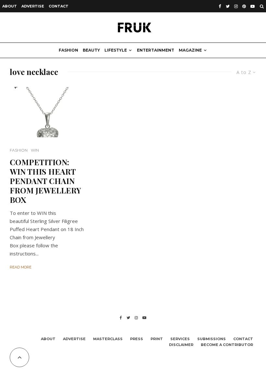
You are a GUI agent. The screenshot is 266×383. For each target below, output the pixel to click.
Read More (20, 267)
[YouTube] (252, 6)
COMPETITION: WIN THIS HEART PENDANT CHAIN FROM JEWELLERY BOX (45, 180)
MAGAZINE (190, 50)
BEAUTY (91, 50)
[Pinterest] (244, 6)
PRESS (136, 339)
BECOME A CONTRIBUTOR (227, 344)
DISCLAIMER (181, 344)
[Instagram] (236, 6)
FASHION (68, 50)
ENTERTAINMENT (155, 50)
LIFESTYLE (115, 50)
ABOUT (9, 6)
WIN (35, 150)
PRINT (157, 339)
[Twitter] (228, 6)
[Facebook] (220, 6)
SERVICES (180, 339)
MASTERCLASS (108, 339)
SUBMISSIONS (211, 339)
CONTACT (58, 6)
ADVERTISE (32, 6)
